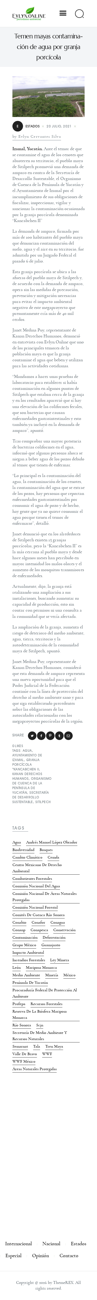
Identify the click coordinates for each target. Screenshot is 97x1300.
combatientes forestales (32, 878)
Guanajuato (50, 945)
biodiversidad (23, 850)
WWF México (23, 1061)
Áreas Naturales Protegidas (34, 1069)
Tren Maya (54, 1046)
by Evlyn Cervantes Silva (36, 136)
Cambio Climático (27, 857)
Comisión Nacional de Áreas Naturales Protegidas (44, 896)
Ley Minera (59, 960)
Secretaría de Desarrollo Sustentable (30, 797)
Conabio (19, 922)
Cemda (53, 857)
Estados (28, 126)
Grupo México (24, 945)
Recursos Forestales (46, 1004)
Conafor (38, 922)
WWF (47, 1054)
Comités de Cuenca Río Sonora (38, 915)
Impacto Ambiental (28, 952)
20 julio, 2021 (59, 126)
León (16, 967)
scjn (39, 1025)
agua (27, 750)
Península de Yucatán (30, 982)
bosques (46, 850)
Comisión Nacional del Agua (36, 886)
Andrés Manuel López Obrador (51, 842)
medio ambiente (26, 975)
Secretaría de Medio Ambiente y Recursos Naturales (39, 1036)
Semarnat (20, 1046)
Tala (36, 1046)
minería (51, 975)
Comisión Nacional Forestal (35, 907)
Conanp (18, 930)
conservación (64, 930)
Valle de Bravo (24, 1054)
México (69, 975)
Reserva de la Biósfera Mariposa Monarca (39, 1014)
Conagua (57, 922)
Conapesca (39, 930)
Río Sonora (21, 1025)
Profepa (18, 1004)
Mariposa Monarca (41, 967)
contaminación (25, 937)
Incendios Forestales (28, 960)
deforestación (54, 937)
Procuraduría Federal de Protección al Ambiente (44, 993)
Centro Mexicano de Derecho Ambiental (37, 868)
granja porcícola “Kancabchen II (26, 764)
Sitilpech (43, 802)
